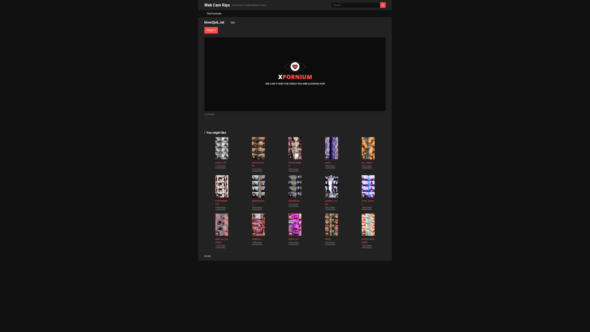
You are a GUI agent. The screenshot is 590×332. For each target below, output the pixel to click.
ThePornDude (214, 13)
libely (328, 239)
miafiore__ (258, 239)
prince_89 (220, 162)
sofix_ (328, 162)
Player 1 (211, 30)
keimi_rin (293, 239)
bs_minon (367, 162)
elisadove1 (295, 200)
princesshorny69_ (368, 241)
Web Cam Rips (217, 5)
